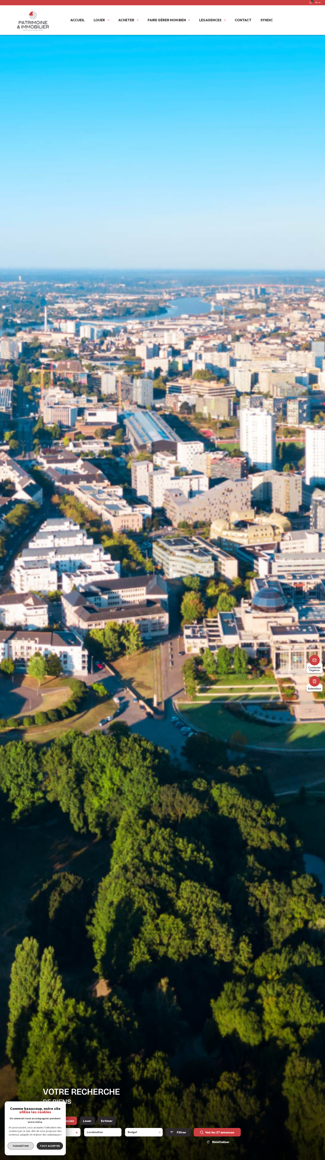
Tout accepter (50, 1146)
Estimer (106, 1121)
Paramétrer (21, 1146)
